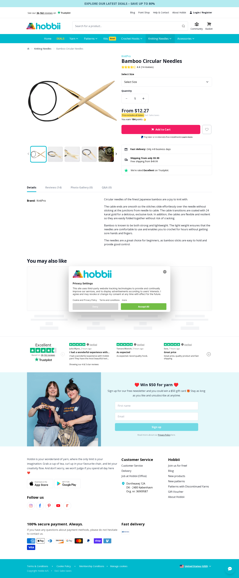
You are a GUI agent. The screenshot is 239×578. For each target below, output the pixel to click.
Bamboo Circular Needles (69, 48)
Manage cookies (118, 566)
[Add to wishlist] (206, 129)
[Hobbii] (43, 26)
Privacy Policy (164, 435)
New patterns (176, 481)
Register (207, 12)
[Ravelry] (67, 506)
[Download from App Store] (40, 483)
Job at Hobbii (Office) (134, 476)
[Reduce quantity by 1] (126, 98)
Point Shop (144, 12)
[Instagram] (31, 506)
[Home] (28, 48)
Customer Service (132, 465)
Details (31, 187)
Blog (132, 12)
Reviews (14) (53, 187)
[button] (209, 26)
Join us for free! (177, 465)
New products (176, 476)
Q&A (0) (107, 187)
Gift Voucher (175, 491)
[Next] (113, 99)
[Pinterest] (49, 506)
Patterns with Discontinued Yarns (188, 486)
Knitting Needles (42, 48)
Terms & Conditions (37, 566)
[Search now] (183, 26)
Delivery (126, 471)
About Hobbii (179, 12)
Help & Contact (161, 12)
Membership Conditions (91, 566)
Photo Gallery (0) (82, 187)
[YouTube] (58, 506)
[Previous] (31, 99)
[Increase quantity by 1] (143, 98)
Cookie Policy (64, 566)
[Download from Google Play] (67, 483)
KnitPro (126, 56)
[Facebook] (40, 506)
